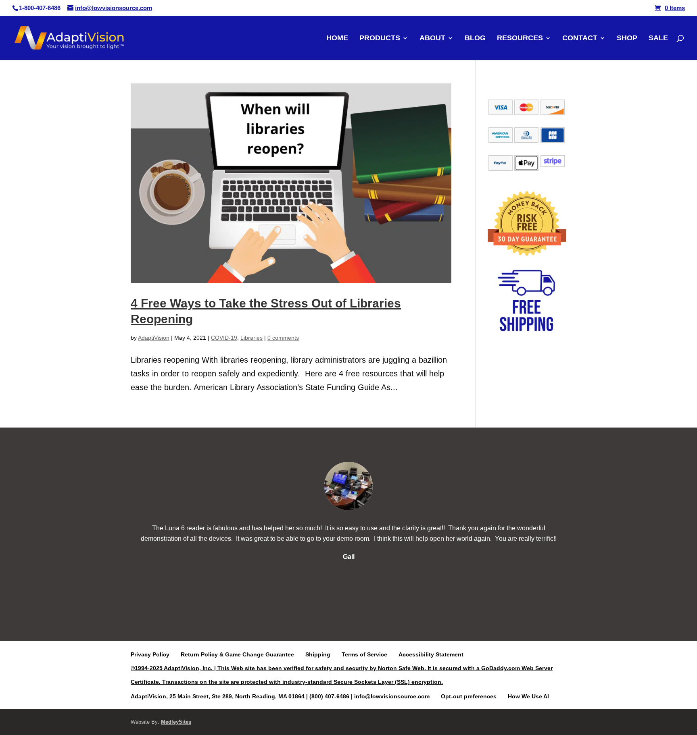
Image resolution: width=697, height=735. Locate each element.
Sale (658, 38)
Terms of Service (364, 654)
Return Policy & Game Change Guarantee (237, 654)
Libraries (251, 337)
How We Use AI (528, 696)
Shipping (317, 654)
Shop (627, 38)
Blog (475, 38)
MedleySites (176, 722)
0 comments (283, 337)
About (432, 38)
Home (337, 38)
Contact (579, 38)
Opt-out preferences (469, 696)
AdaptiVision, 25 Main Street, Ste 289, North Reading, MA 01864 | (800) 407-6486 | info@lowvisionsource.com (280, 696)
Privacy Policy (150, 654)
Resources (520, 38)
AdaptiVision (153, 337)
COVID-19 (224, 337)
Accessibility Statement (431, 654)
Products (379, 38)
